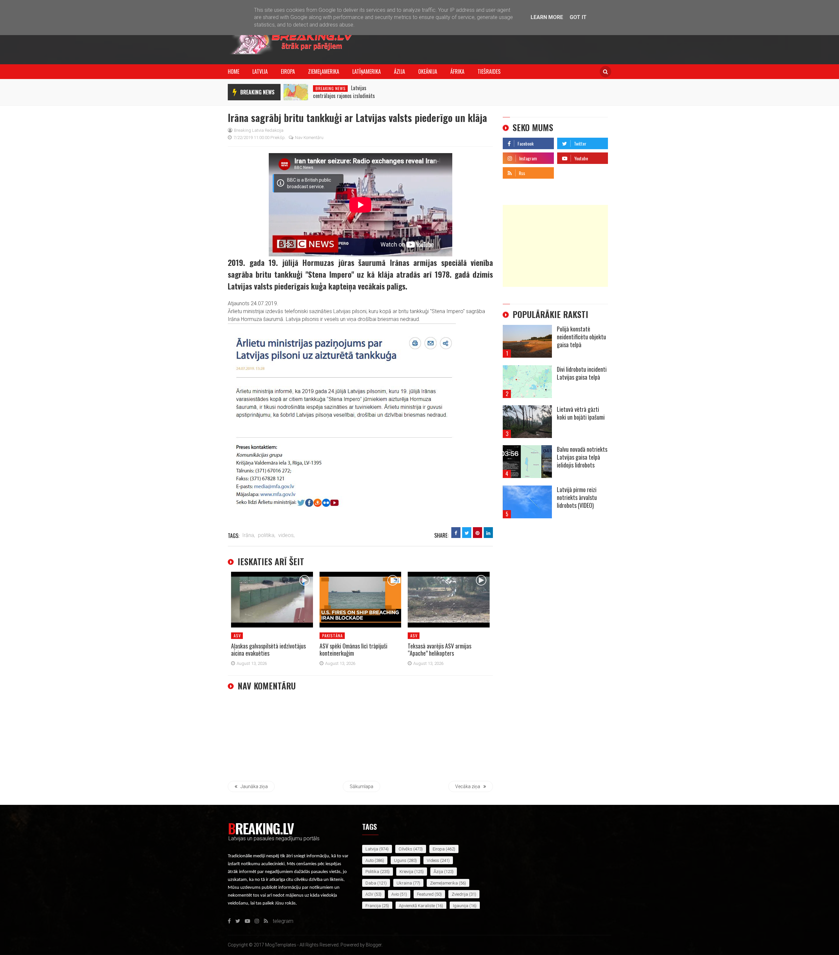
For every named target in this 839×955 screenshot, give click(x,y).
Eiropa (288, 71)
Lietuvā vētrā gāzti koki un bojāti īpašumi (581, 413)
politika (372, 871)
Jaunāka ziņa (254, 786)
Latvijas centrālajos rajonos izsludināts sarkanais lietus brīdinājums (344, 96)
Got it (578, 17)
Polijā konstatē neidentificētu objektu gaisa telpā (581, 336)
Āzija (399, 71)
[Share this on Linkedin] (488, 532)
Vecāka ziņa (467, 786)
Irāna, (248, 535)
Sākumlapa (361, 786)
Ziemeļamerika (323, 71)
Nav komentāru (309, 137)
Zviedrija (460, 894)
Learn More (547, 17)
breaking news (257, 92)
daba (370, 883)
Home (233, 71)
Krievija (406, 871)
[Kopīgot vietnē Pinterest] (477, 532)
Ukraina (404, 883)
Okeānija (427, 71)
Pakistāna (332, 635)
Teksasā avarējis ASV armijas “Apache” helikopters (439, 649)
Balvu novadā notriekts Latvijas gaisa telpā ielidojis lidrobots (582, 457)
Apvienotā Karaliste (417, 905)
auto (369, 860)
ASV (237, 635)
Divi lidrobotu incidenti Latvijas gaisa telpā (582, 373)
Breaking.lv (261, 828)
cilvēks (405, 848)
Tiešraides (489, 71)
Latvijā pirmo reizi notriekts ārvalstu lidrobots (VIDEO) (577, 497)
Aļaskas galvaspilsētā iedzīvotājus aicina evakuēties (268, 649)
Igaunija (460, 905)
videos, (286, 535)
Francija (373, 905)
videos (433, 860)
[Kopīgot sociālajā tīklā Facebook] (455, 532)
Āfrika (457, 71)
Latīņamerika (366, 71)
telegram (567, 171)
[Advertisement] (555, 246)
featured (425, 894)
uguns (400, 860)
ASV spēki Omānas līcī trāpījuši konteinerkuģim (353, 649)
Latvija (260, 71)
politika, (266, 535)
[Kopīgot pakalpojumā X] (466, 532)
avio (395, 894)
